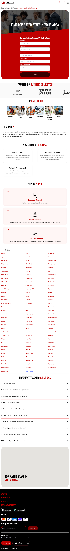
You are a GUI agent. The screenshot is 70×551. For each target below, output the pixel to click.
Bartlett (28, 260)
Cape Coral (4, 271)
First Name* (22, 40)
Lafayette (28, 342)
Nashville (51, 360)
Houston (3, 324)
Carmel (28, 271)
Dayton (3, 292)
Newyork (28, 367)
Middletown (29, 353)
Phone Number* (23, 58)
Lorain (3, 349)
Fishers (28, 299)
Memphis (28, 349)
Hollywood (51, 321)
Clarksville (51, 278)
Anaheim (51, 253)
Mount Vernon (52, 357)
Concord (51, 285)
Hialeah (3, 321)
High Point (29, 321)
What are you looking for (25, 64)
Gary (27, 310)
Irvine (3, 328)
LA (2, 342)
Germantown (5, 314)
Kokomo (50, 339)
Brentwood (51, 264)
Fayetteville (4, 299)
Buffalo (3, 267)
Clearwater (4, 282)
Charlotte (28, 275)
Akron (3, 253)
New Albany (5, 364)
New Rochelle (5, 367)
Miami (3, 353)
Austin (50, 257)
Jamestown (29, 332)
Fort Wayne (29, 303)
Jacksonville (5, 332)
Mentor (50, 349)
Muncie (3, 360)
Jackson (50, 328)
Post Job (61, 2)
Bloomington (29, 264)
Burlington (29, 267)
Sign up (32, 528)
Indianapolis (51, 324)
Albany (28, 253)
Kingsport (4, 339)
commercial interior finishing (28, 8)
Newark (28, 364)
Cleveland (29, 282)
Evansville (51, 296)
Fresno (28, 307)
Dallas (50, 289)
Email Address (23, 52)
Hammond (29, 317)
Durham (28, 292)
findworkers (5, 8)
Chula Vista (4, 278)
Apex (3, 257)
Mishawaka (4, 357)
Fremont (4, 307)
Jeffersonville (52, 332)
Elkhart (50, 292)
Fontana (50, 299)
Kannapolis (29, 335)
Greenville (51, 314)
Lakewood (4, 346)
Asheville (28, 257)
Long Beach (51, 346)
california (14, 8)
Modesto (28, 357)
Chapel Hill (4, 275)
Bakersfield (4, 260)
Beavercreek (52, 260)
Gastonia (51, 310)
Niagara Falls (52, 367)
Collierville (51, 282)
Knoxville (28, 339)
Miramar (50, 353)
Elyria (27, 296)
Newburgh (51, 364)
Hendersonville (52, 317)
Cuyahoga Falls (30, 289)
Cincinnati (29, 278)
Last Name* (22, 46)
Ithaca (27, 328)
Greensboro (29, 314)
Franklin (50, 303)
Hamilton (4, 317)
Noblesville (4, 371)
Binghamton (5, 264)
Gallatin (3, 310)
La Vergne (29, 346)
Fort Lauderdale (6, 303)
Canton (50, 267)
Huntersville (29, 324)
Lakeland (51, 342)
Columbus (4, 285)
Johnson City (5, 335)
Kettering (51, 335)
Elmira (3, 296)
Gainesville (51, 307)
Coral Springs (5, 289)
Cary (49, 271)
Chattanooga (52, 275)
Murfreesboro (30, 360)
